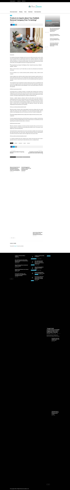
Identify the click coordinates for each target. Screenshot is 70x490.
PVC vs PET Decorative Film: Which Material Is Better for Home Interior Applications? (55, 30)
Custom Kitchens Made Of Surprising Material (17, 152)
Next (14, 237)
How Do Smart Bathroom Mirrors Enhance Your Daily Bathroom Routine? (37, 233)
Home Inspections (37, 11)
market (25, 143)
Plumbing (20, 11)
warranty (28, 143)
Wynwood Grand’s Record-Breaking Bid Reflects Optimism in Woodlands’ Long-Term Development (15, 169)
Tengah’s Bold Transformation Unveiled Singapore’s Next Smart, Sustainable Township (53, 330)
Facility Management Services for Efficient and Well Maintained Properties (26, 169)
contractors (20, 143)
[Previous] (45, 49)
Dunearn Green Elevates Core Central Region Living (54, 39)
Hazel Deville (48, 333)
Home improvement (13, 11)
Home (25, 11)
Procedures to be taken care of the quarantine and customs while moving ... (35, 152)
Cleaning (32, 280)
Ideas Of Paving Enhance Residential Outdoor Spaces (55, 35)
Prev (11, 237)
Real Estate (30, 11)
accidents (15, 143)
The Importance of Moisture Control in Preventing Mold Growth (55, 413)
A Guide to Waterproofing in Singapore (20, 256)
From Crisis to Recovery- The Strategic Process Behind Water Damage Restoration (54, 44)
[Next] (47, 49)
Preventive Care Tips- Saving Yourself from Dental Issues (55, 339)
